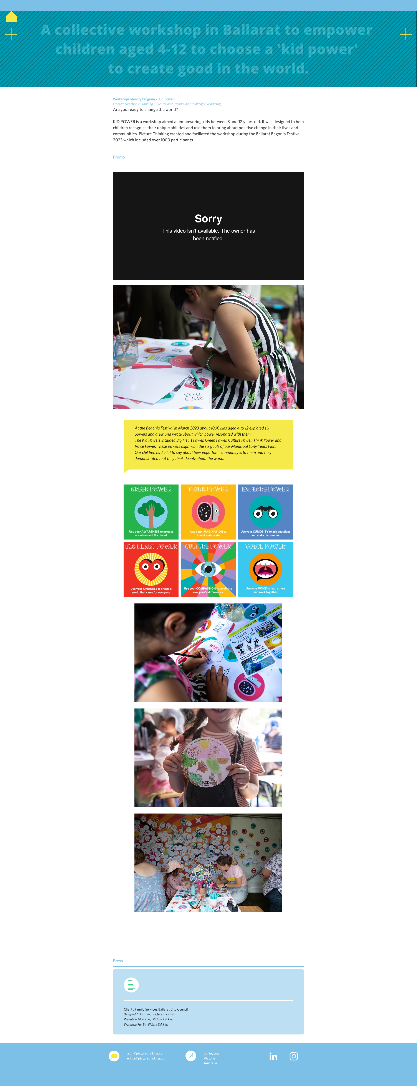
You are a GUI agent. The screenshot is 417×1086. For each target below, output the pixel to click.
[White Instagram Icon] (293, 1056)
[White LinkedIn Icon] (273, 1056)
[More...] (208, 2)
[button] (208, 357)
